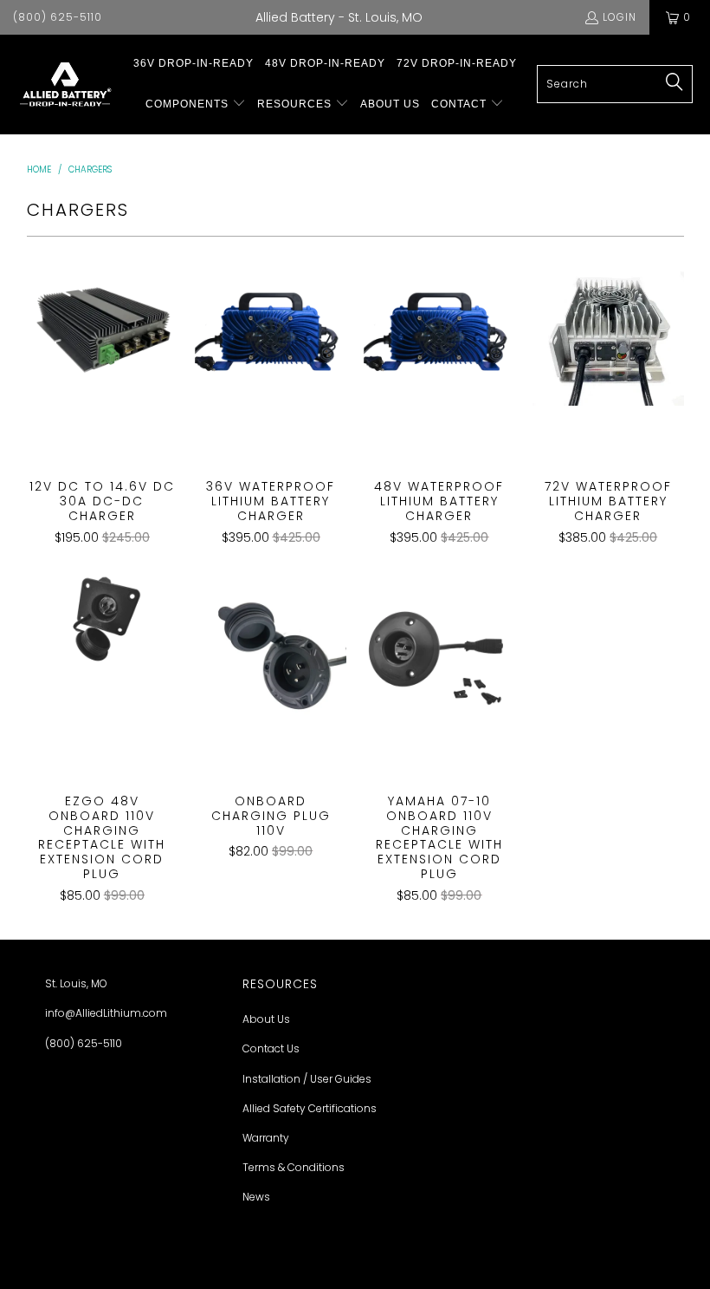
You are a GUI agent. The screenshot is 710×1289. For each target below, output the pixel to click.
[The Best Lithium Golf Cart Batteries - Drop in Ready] (65, 84)
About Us (266, 1019)
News (256, 1196)
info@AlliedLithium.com (106, 1013)
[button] (195, 104)
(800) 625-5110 (57, 17)
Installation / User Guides (306, 1078)
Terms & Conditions (293, 1167)
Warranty (265, 1137)
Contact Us (271, 1048)
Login (619, 17)
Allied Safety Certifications (309, 1108)
